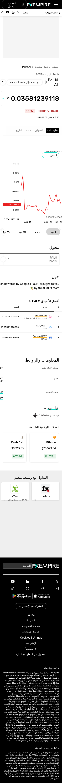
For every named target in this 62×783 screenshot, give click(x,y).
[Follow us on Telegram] (2, 12)
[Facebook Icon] (38, 581)
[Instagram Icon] (53, 588)
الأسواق (39, 130)
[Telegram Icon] (38, 588)
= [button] (3, 259)
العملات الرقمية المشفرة (47, 66)
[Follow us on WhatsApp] (13, 12)
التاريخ (19, 130)
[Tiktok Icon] (9, 588)
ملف (28, 130)
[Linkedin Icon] (24, 581)
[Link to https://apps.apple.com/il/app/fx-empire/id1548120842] (41, 596)
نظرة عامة (52, 130)
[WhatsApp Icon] (24, 588)
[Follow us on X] (19, 12)
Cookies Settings (31, 637)
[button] (56, 4)
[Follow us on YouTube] (8, 12)
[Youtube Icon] (9, 581)
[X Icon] (53, 581)
